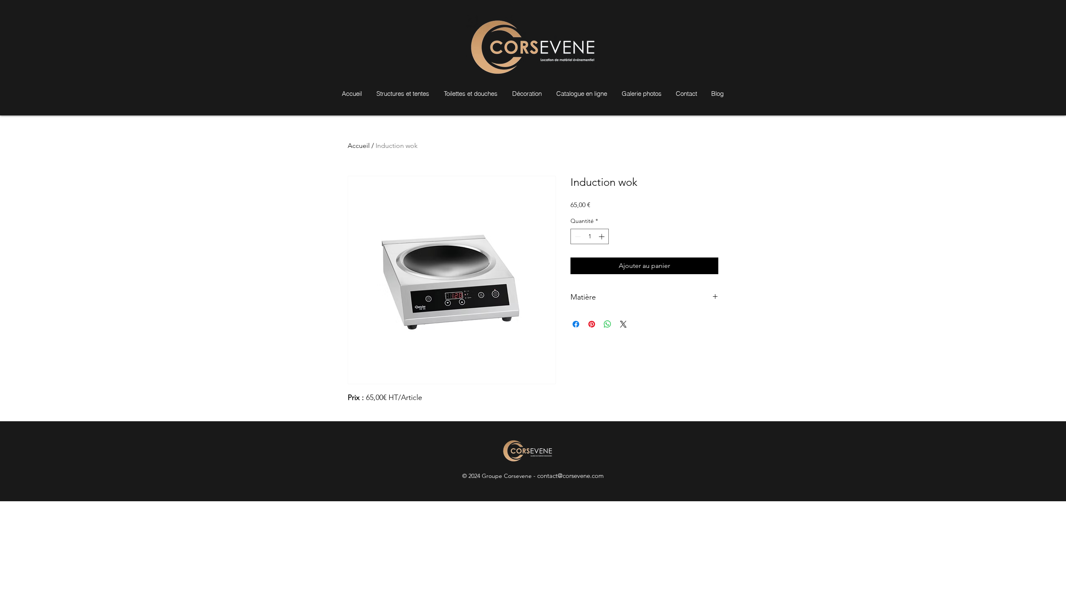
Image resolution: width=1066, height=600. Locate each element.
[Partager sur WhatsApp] (608, 324)
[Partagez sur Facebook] (576, 324)
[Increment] (602, 236)
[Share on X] (623, 324)
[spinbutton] (589, 236)
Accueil (359, 146)
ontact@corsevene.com (572, 476)
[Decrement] (577, 236)
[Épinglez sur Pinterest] (592, 324)
